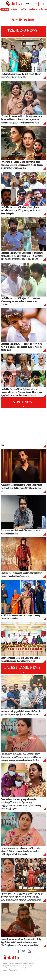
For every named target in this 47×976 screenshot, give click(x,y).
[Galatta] (12, 2)
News (14, 9)
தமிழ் (23, 9)
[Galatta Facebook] (18, 951)
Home (4, 9)
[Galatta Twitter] (23, 951)
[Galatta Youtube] (29, 951)
